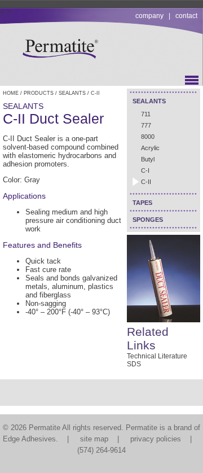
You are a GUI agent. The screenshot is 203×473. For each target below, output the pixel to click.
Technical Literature (157, 356)
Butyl (148, 159)
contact (186, 16)
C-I (145, 170)
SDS (134, 364)
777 (146, 125)
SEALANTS (149, 101)
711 (146, 114)
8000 (148, 136)
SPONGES (148, 219)
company (149, 16)
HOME (11, 93)
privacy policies (155, 439)
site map (94, 439)
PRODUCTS (39, 93)
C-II (146, 181)
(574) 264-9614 (101, 450)
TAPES (142, 202)
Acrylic (150, 147)
